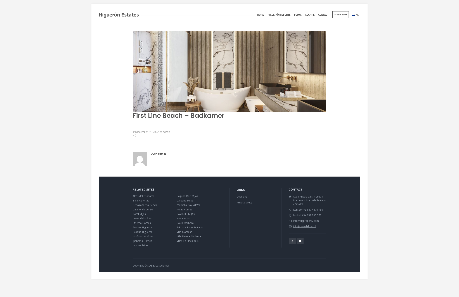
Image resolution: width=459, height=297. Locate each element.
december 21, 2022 (147, 132)
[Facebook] (292, 241)
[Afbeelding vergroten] (229, 71)
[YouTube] (300, 241)
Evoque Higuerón (143, 232)
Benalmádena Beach (145, 205)
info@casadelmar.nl (304, 226)
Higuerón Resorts (279, 15)
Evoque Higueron (143, 227)
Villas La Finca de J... (188, 241)
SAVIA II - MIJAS (186, 214)
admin (166, 132)
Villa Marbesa (184, 232)
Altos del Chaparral (144, 196)
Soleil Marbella (185, 223)
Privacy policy (244, 202)
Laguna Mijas (140, 245)
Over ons (242, 196)
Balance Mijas (141, 200)
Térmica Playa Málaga (190, 227)
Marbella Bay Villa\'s (188, 205)
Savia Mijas (183, 218)
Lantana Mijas (185, 200)
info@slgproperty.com (306, 220)
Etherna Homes (142, 223)
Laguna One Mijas (187, 196)
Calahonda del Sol (143, 209)
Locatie (310, 15)
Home (260, 15)
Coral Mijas (139, 214)
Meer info (340, 15)
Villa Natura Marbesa (189, 236)
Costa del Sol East (143, 218)
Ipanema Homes (142, 241)
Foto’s (298, 15)
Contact (323, 15)
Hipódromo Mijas (143, 236)
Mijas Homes (184, 209)
